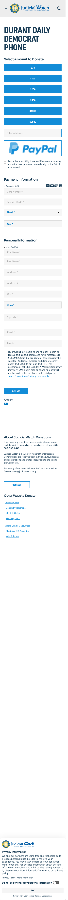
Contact (17, 485)
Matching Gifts (13, 519)
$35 (33, 67)
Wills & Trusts (12, 536)
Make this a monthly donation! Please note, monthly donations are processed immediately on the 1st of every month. (34, 164)
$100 (32, 78)
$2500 (33, 121)
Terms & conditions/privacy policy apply (28, 376)
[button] (6, 8)
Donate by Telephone (16, 508)
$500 (32, 100)
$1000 (33, 111)
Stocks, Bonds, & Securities (17, 526)
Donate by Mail (12, 503)
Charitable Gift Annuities (17, 531)
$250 (32, 89)
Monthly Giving (13, 513)
